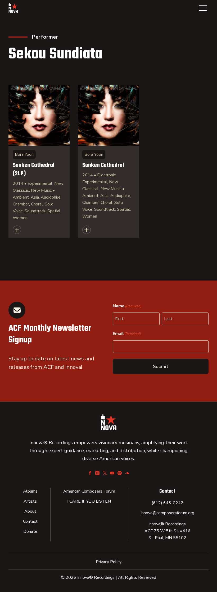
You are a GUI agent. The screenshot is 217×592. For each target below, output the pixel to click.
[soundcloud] (127, 473)
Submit (160, 366)
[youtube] (112, 473)
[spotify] (119, 473)
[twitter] (105, 473)
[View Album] (39, 161)
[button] (203, 8)
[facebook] (90, 473)
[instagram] (97, 473)
